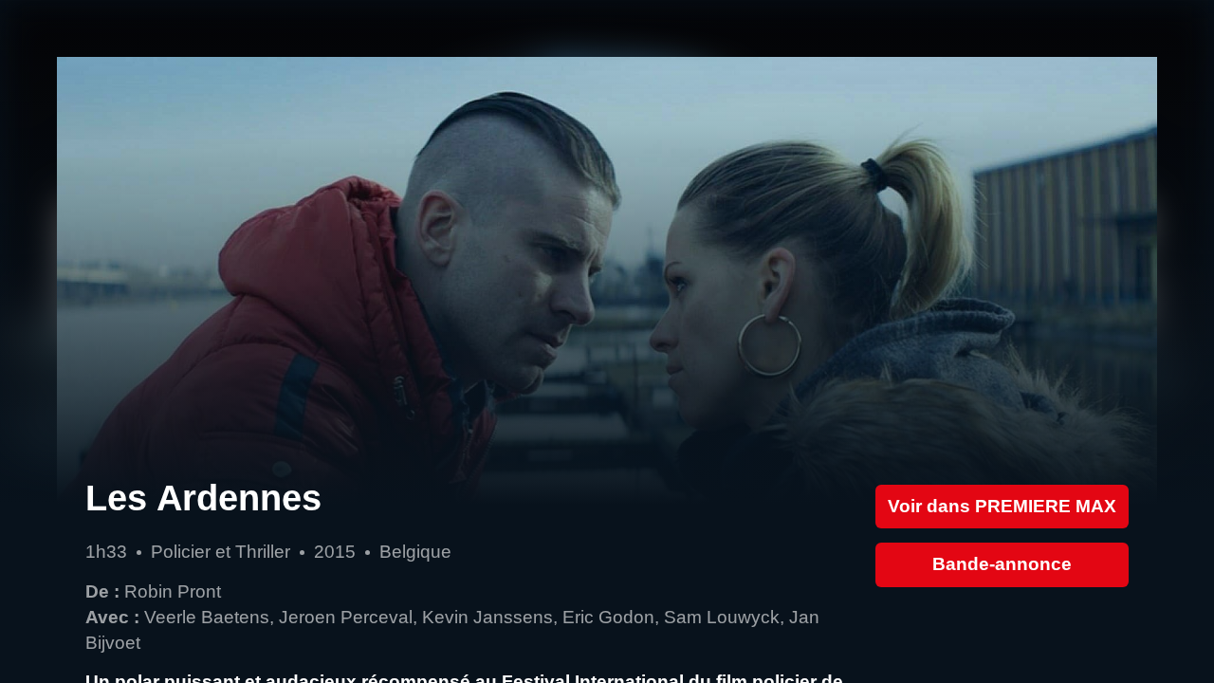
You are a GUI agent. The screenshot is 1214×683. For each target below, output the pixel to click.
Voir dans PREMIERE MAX (1002, 506)
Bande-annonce (1002, 564)
